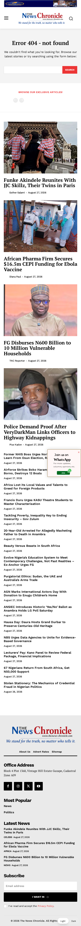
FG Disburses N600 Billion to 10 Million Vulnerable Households (37, 348)
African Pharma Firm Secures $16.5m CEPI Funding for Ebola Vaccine (40, 264)
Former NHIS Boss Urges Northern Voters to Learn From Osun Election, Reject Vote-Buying (39, 456)
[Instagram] (18, 786)
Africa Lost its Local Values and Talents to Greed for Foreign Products (36, 486)
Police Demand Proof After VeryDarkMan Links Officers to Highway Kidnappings (39, 432)
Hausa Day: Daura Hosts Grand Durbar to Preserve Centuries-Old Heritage (35, 623)
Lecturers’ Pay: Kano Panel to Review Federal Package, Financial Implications (37, 654)
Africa (7, 851)
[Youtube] (38, 786)
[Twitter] (28, 786)
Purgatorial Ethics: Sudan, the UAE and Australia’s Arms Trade (33, 578)
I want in (38, 896)
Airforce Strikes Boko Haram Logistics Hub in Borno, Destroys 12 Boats (38, 471)
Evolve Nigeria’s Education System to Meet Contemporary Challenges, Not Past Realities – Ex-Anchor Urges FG (39, 561)
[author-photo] (6, 192)
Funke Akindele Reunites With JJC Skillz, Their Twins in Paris (40, 183)
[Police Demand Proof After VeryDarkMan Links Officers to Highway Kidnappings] (40, 394)
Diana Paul (15, 276)
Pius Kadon (15, 444)
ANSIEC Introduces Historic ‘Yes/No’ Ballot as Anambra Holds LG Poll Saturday (38, 608)
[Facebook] (8, 786)
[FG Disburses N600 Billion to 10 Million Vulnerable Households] (40, 310)
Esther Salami (17, 192)
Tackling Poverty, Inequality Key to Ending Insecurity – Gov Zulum (35, 517)
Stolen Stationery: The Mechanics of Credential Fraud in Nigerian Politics (39, 685)
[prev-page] (15, 100)
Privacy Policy (45, 906)
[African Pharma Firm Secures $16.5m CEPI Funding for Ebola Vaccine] (40, 226)
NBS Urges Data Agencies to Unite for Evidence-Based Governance (40, 639)
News (7, 865)
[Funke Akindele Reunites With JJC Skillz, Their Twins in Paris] (40, 147)
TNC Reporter (17, 360)
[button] (68, 921)
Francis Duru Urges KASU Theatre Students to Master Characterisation (38, 501)
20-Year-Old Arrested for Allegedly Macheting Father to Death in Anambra (38, 532)
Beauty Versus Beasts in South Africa (32, 546)
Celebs (8, 837)
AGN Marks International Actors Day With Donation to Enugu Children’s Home (35, 593)
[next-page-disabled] (21, 100)
